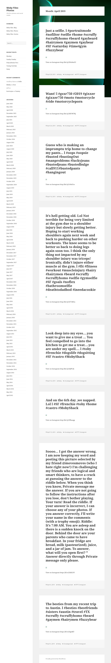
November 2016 (11, 285)
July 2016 (9, 298)
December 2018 (11, 214)
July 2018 (9, 230)
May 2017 (9, 275)
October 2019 (11, 181)
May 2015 (9, 343)
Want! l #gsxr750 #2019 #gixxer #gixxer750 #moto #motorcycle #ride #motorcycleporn (70, 97)
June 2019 (10, 194)
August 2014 (10, 373)
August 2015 (10, 334)
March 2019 (10, 204)
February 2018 (11, 246)
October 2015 (11, 327)
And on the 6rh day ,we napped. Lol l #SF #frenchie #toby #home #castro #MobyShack (71, 404)
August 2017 (10, 266)
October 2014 (11, 366)
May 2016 (9, 304)
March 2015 (10, 350)
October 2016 (11, 288)
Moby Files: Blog (12, 28)
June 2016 (10, 301)
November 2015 (11, 324)
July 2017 (9, 269)
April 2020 (10, 162)
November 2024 (11, 136)
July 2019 (9, 191)
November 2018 (11, 217)
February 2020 (11, 168)
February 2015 (11, 353)
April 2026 (10, 110)
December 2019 (11, 175)
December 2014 (11, 360)
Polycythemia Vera (12, 63)
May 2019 (9, 197)
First (14, 85)
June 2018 (10, 233)
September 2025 (12, 116)
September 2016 (12, 292)
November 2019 (11, 178)
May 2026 (9, 107)
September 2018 (12, 223)
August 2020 (10, 149)
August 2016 (10, 295)
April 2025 (10, 123)
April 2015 (10, 347)
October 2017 (11, 259)
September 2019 (12, 185)
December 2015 (11, 321)
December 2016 (11, 282)
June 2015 (10, 340)
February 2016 (11, 314)
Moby (60, 74)
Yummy (17, 91)
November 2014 (11, 363)
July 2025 (9, 120)
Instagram (83, 74)
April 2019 (10, 201)
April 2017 (10, 279)
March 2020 (10, 165)
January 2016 (11, 317)
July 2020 (9, 152)
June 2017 (10, 272)
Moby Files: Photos (13, 9)
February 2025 (11, 129)
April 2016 (10, 308)
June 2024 (10, 146)
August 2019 (10, 188)
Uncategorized (68, 74)
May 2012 (9, 392)
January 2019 (11, 210)
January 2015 (11, 356)
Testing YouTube (12, 66)
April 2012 (10, 395)
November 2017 (11, 256)
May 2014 (9, 382)
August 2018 (10, 227)
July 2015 (9, 337)
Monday (9, 56)
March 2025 (10, 126)
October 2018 (11, 220)
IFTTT (77, 74)
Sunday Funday (11, 59)
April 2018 (10, 240)
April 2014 (10, 386)
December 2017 (11, 253)
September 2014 (12, 369)
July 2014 (9, 376)
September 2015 (12, 330)
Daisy (8, 69)
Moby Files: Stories (12, 34)
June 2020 (10, 155)
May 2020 (9, 159)
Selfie (20, 81)
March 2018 (10, 243)
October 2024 (11, 139)
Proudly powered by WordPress (56, 659)
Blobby (9, 85)
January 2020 (11, 172)
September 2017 (12, 262)
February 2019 (11, 207)
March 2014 (10, 389)
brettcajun (10, 91)
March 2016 (10, 311)
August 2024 (10, 142)
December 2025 (11, 113)
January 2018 (11, 249)
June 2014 (10, 379)
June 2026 (10, 103)
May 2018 (9, 236)
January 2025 (11, 133)
